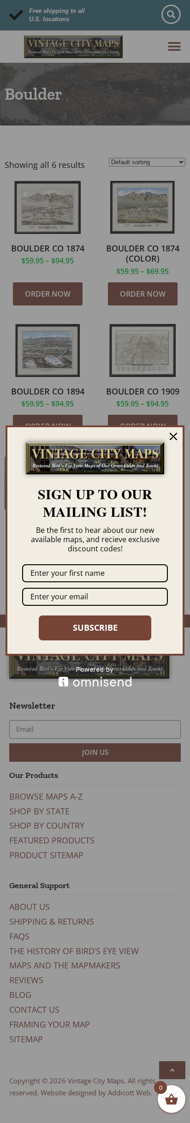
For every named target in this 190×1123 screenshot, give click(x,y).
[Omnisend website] (95, 677)
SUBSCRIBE (95, 627)
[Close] (173, 436)
